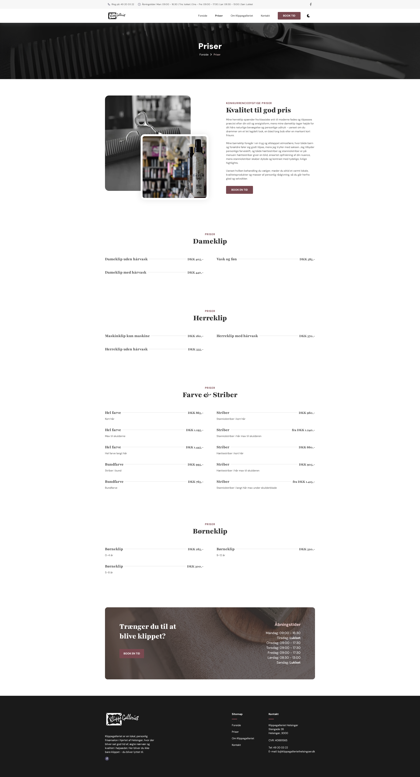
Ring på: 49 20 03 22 (123, 4)
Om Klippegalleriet (242, 15)
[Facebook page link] (310, 4)
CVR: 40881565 (278, 740)
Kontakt (265, 15)
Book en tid (239, 190)
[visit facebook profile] (107, 759)
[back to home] (117, 15)
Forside (202, 15)
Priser (219, 15)
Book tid (289, 15)
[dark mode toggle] (308, 16)
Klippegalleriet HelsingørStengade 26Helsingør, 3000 (283, 729)
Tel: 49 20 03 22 (278, 747)
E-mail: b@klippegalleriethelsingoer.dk (292, 751)
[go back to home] (122, 719)
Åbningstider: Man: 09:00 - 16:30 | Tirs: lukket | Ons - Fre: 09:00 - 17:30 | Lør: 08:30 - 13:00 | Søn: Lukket (197, 4)
